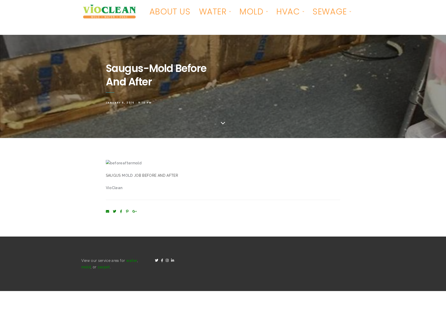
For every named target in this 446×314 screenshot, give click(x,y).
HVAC (288, 11)
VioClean (114, 188)
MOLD (251, 11)
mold (86, 267)
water (131, 261)
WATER (213, 11)
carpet (104, 267)
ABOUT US (169, 11)
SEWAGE (330, 11)
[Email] (107, 211)
